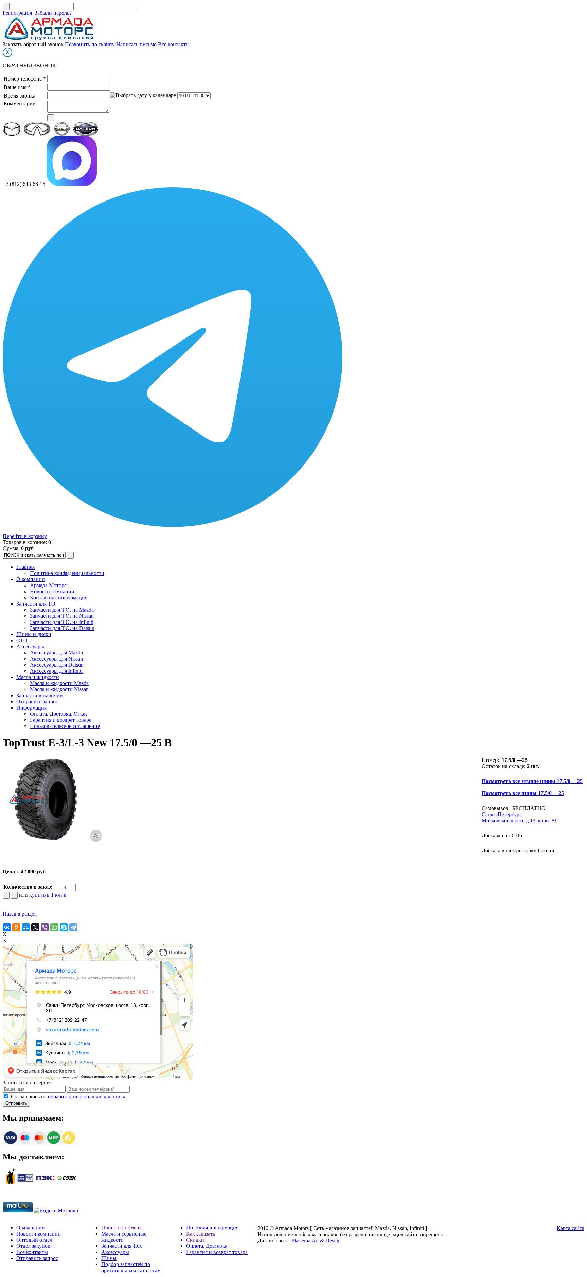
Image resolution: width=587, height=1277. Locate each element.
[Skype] (64, 927)
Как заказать (200, 1234)
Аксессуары (30, 646)
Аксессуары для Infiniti (56, 671)
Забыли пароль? (53, 13)
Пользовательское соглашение (65, 726)
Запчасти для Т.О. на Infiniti (61, 622)
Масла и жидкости (37, 677)
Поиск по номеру (121, 1227)
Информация (31, 708)
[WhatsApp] (54, 927)
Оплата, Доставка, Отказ (58, 714)
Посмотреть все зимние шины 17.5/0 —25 (532, 781)
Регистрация (17, 13)
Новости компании (52, 591)
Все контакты (174, 44)
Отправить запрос (37, 701)
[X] (35, 927)
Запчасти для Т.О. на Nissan (62, 616)
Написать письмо (136, 44)
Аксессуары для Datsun (57, 665)
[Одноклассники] (16, 927)
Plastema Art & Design (316, 1240)
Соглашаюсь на (68, 1096)
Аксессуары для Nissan (56, 659)
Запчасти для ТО (35, 604)
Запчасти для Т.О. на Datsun (62, 628)
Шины (109, 1258)
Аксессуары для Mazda (56, 652)
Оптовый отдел (34, 1240)
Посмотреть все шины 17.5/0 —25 (523, 793)
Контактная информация (58, 597)
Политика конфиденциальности (67, 573)
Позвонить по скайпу (90, 44)
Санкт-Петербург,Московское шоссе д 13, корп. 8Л (520, 817)
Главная (25, 567)
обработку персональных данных (86, 1096)
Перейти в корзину (25, 536)
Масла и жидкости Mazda (59, 683)
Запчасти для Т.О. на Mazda (62, 610)
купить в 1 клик (47, 895)
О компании (30, 579)
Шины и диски (33, 634)
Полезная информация (212, 1227)
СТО (22, 640)
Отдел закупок (33, 1246)
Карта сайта (570, 1228)
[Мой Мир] (26, 927)
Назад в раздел (20, 914)
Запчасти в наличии (39, 695)
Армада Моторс (48, 585)
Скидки (195, 1240)
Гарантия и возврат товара (60, 720)
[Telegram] (73, 927)
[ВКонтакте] (7, 927)
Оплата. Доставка (206, 1246)
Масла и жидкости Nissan (59, 689)
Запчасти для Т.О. (121, 1246)
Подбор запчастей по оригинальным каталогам (131, 1267)
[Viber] (45, 927)
